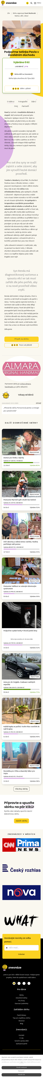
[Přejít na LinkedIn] (29, 983)
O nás (22, 1038)
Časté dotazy (21, 1015)
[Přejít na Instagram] (19, 983)
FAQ (16, 106)
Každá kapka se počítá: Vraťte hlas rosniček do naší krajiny (22, 728)
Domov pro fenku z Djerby (14, 457)
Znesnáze (20, 1030)
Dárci (33, 101)
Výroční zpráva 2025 (21, 1041)
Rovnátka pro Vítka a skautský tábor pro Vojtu (19, 772)
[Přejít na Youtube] (24, 983)
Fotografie (22, 101)
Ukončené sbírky (21, 998)
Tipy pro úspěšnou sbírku (21, 1018)
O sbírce (10, 101)
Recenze (21, 1021)
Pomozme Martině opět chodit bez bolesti (20, 500)
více (21, 1062)
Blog (21, 1023)
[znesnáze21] (8, 3)
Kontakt (21, 1035)
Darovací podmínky (21, 1003)
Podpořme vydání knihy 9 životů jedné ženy (20, 630)
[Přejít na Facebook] (14, 983)
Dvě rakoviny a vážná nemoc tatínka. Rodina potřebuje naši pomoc (21, 543)
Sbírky (21, 995)
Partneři (25, 106)
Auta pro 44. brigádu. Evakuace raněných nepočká (19, 683)
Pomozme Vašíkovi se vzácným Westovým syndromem (20, 587)
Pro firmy (21, 1000)
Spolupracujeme (21, 1043)
